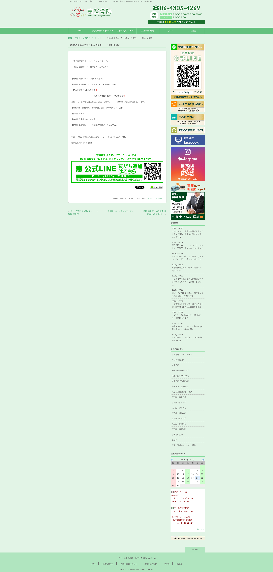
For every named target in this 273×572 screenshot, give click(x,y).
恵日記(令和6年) (179, 424)
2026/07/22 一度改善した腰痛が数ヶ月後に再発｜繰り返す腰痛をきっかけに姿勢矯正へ (187, 304)
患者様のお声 (177, 434)
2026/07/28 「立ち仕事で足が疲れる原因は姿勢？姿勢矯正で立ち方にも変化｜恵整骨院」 (187, 280)
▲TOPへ (195, 549)
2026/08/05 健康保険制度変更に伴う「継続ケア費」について (186, 268)
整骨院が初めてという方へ (102, 31)
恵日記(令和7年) (179, 429)
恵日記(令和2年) (179, 402)
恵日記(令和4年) (179, 413)
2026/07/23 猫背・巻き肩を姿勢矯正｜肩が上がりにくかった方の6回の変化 (187, 293)
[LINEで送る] (156, 187)
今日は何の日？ (178, 360)
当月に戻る (200, 529)
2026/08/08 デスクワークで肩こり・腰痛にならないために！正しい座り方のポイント (187, 256)
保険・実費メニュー (125, 31)
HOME (79, 31)
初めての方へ (108, 564)
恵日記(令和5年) (179, 418)
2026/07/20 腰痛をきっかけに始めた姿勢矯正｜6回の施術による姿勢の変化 (187, 326)
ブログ (170, 31)
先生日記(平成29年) (180, 381)
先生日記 (175, 365)
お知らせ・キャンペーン (92, 38)
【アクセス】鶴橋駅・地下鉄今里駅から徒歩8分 (137, 558)
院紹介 (193, 31)
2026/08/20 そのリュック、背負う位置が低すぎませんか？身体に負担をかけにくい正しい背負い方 (187, 232)
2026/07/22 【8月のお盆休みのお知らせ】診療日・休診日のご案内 (186, 315)
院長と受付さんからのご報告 (184, 445)
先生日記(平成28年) (180, 376)
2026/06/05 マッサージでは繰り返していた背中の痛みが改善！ (187, 338)
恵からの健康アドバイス (182, 392)
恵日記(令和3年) (179, 408)
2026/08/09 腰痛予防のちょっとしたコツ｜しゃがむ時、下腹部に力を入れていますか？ (187, 245)
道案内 (174, 440)
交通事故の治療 (147, 31)
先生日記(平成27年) (180, 370)
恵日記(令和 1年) (179, 397)
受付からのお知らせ (180, 386)
